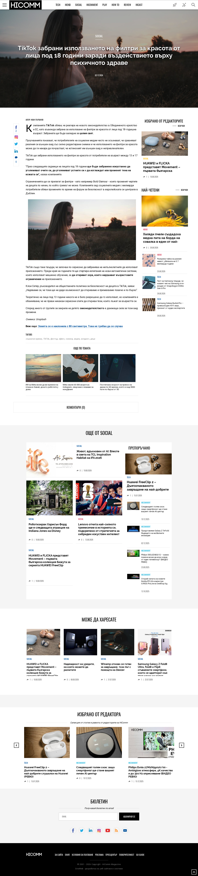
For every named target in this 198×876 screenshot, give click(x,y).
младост (85, 339)
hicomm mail (125, 830)
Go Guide (140, 854)
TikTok (46, 339)
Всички (181, 125)
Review (127, 5)
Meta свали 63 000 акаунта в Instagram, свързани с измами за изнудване (78, 387)
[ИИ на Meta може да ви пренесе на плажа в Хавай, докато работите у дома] (43, 368)
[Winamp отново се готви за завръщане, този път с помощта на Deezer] (117, 642)
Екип (67, 854)
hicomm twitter (81, 830)
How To (115, 5)
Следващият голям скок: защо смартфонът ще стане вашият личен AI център (154, 509)
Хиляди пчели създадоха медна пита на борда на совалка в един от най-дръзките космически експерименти (162, 243)
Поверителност (126, 854)
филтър (54, 339)
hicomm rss (116, 830)
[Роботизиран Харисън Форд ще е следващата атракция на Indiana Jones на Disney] (49, 497)
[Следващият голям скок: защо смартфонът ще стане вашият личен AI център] (133, 506)
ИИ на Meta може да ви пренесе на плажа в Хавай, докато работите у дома (42, 387)
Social (78, 5)
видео (77, 339)
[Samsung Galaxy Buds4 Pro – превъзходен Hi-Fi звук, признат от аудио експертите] (148, 306)
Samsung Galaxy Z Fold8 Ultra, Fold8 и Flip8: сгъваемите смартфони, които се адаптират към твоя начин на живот (152, 670)
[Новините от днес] (174, 4)
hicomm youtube (107, 830)
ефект (61, 339)
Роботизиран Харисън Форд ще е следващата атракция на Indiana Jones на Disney (49, 527)
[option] (164, 264)
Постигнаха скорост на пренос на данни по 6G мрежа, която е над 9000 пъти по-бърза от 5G (117, 387)
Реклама (99, 854)
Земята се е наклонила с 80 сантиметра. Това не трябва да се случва (80, 326)
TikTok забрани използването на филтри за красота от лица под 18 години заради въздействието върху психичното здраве (99, 55)
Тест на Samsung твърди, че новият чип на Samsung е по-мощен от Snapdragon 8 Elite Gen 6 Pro (170, 286)
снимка (69, 339)
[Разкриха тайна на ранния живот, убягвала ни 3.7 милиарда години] (148, 262)
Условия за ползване (82, 854)
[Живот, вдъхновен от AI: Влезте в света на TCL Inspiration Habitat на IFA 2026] (49, 459)
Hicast (139, 5)
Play (104, 5)
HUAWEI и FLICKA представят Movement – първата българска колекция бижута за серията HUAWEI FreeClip (49, 560)
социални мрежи (34, 339)
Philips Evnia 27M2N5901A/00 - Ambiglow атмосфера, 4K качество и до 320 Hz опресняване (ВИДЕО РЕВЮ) (150, 772)
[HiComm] (25, 5)
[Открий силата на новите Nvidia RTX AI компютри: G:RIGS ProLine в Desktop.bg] (133, 577)
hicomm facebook (73, 830)
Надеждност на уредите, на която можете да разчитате (164, 167)
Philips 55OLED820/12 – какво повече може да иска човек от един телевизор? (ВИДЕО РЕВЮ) (155, 558)
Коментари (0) (76, 407)
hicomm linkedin (90, 830)
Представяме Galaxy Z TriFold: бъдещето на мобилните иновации (155, 533)
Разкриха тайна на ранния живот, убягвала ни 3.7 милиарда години (169, 263)
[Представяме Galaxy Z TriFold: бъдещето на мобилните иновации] (133, 529)
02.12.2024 (99, 75)
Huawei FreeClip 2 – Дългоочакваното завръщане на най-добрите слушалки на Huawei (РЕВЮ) (148, 487)
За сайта (59, 854)
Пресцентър (111, 854)
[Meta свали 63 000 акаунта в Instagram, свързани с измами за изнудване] (80, 368)
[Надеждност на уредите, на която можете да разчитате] (165, 144)
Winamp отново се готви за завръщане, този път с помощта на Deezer (116, 667)
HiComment (92, 5)
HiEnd (68, 5)
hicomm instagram (99, 830)
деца (92, 339)
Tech (58, 5)
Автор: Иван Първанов (34, 119)
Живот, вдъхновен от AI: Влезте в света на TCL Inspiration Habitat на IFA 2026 (98, 454)
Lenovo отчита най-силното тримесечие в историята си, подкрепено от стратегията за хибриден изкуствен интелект (98, 529)
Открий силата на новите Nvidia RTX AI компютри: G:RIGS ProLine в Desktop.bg (154, 581)
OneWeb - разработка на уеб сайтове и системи (99, 869)
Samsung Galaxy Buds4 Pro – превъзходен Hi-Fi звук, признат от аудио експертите (171, 307)
